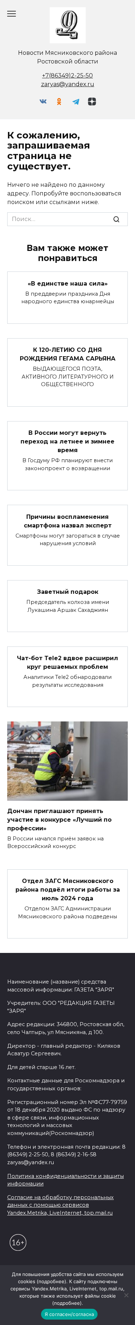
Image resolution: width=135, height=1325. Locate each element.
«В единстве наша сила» (68, 283)
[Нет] (126, 1295)
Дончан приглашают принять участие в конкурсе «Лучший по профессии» (59, 819)
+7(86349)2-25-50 (67, 75)
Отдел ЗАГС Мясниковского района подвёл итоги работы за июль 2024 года (67, 890)
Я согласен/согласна (69, 1314)
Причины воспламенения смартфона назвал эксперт (68, 521)
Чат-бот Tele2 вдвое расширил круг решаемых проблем (67, 662)
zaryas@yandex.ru (67, 84)
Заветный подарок (67, 591)
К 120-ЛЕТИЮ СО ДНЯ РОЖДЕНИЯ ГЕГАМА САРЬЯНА (68, 354)
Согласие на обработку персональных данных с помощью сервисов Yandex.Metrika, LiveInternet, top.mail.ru (60, 1205)
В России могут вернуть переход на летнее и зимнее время (67, 441)
